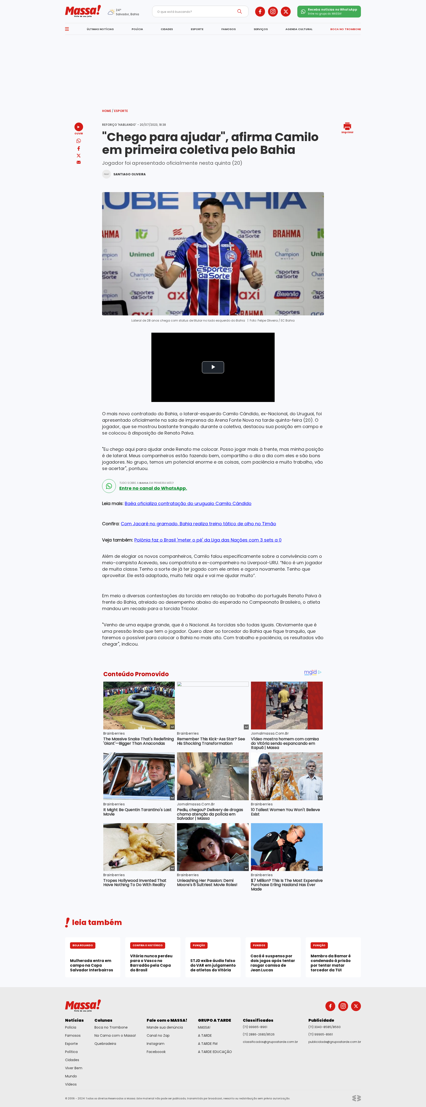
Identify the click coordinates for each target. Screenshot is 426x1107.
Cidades (72, 1059)
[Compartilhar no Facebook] (78, 149)
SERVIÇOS (261, 29)
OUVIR (78, 133)
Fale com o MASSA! (167, 1020)
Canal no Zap (158, 1035)
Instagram (155, 1043)
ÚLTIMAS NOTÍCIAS (100, 29)
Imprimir (347, 132)
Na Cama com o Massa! (115, 1035)
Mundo (71, 1076)
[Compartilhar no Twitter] (79, 156)
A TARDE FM (207, 1043)
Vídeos (71, 1084)
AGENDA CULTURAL (298, 29)
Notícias (74, 1020)
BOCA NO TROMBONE (345, 29)
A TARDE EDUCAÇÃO (215, 1051)
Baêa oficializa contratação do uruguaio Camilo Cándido (188, 503)
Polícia (70, 1027)
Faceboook (156, 1051)
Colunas (103, 1020)
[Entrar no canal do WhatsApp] (109, 486)
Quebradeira (105, 1043)
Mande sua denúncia (165, 1027)
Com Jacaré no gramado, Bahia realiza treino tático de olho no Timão (198, 524)
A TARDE (205, 1035)
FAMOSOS (228, 29)
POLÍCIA (137, 29)
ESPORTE (197, 29)
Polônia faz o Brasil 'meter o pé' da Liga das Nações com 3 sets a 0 (208, 540)
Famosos (73, 1035)
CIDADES (167, 29)
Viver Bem (73, 1068)
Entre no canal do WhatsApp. (153, 488)
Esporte (121, 111)
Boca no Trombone (111, 1027)
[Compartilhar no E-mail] (79, 162)
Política (71, 1051)
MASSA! (204, 1027)
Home (107, 111)
